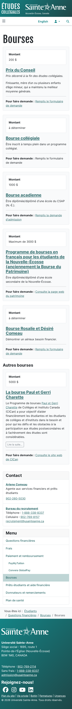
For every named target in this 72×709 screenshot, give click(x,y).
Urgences (60, 695)
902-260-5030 (16, 498)
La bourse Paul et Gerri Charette (28, 395)
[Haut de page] (66, 702)
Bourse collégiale (23, 138)
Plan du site (8, 695)
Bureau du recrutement (22, 508)
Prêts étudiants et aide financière (28, 585)
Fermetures (45, 695)
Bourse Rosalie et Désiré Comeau (29, 331)
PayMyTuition (16, 563)
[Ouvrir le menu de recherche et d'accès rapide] (68, 21)
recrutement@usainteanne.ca (25, 521)
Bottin (34, 695)
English (43, 21)
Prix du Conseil (20, 70)
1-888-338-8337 (33, 512)
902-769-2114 (26, 666)
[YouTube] (22, 690)
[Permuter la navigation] (4, 21)
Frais (9, 548)
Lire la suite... (14, 444)
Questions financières (20, 540)
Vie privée (22, 695)
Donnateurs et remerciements (26, 592)
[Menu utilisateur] (57, 21)
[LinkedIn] (31, 690)
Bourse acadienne (23, 195)
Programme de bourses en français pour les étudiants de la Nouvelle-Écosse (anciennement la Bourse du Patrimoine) (35, 261)
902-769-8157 (29, 517)
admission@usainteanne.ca (19, 675)
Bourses (11, 577)
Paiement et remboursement (25, 556)
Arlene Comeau (16, 484)
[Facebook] (5, 690)
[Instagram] (14, 690)
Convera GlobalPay (19, 570)
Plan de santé (15, 600)
